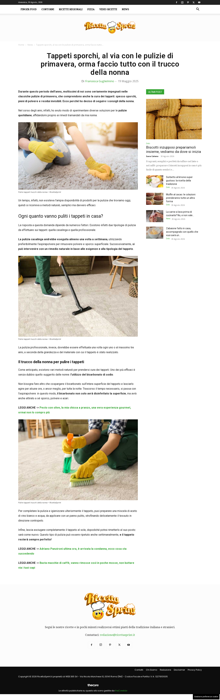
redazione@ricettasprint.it (117, 635)
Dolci (148, 143)
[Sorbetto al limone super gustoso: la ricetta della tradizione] (154, 181)
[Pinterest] (187, 2)
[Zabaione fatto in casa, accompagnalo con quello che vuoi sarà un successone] (154, 233)
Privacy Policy (195, 669)
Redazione (165, 669)
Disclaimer (179, 669)
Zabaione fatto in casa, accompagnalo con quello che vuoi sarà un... (182, 232)
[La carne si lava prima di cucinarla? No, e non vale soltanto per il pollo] (154, 216)
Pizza (91, 9)
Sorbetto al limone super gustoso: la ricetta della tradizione (179, 180)
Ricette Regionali (70, 9)
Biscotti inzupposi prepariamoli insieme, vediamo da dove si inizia (173, 149)
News (125, 9)
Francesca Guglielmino (99, 81)
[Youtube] (199, 2)
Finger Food (29, 9)
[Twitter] (193, 2)
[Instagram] (182, 2)
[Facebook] (176, 2)
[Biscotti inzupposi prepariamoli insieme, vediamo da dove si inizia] (174, 119)
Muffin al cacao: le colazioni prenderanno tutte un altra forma (180, 198)
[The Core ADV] (93, 686)
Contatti (139, 669)
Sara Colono (152, 156)
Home (21, 44)
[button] (198, 9)
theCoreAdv (121, 690)
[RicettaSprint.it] (110, 27)
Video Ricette (108, 9)
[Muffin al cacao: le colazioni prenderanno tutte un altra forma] (154, 199)
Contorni (47, 9)
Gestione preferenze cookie (206, 697)
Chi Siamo (151, 669)
